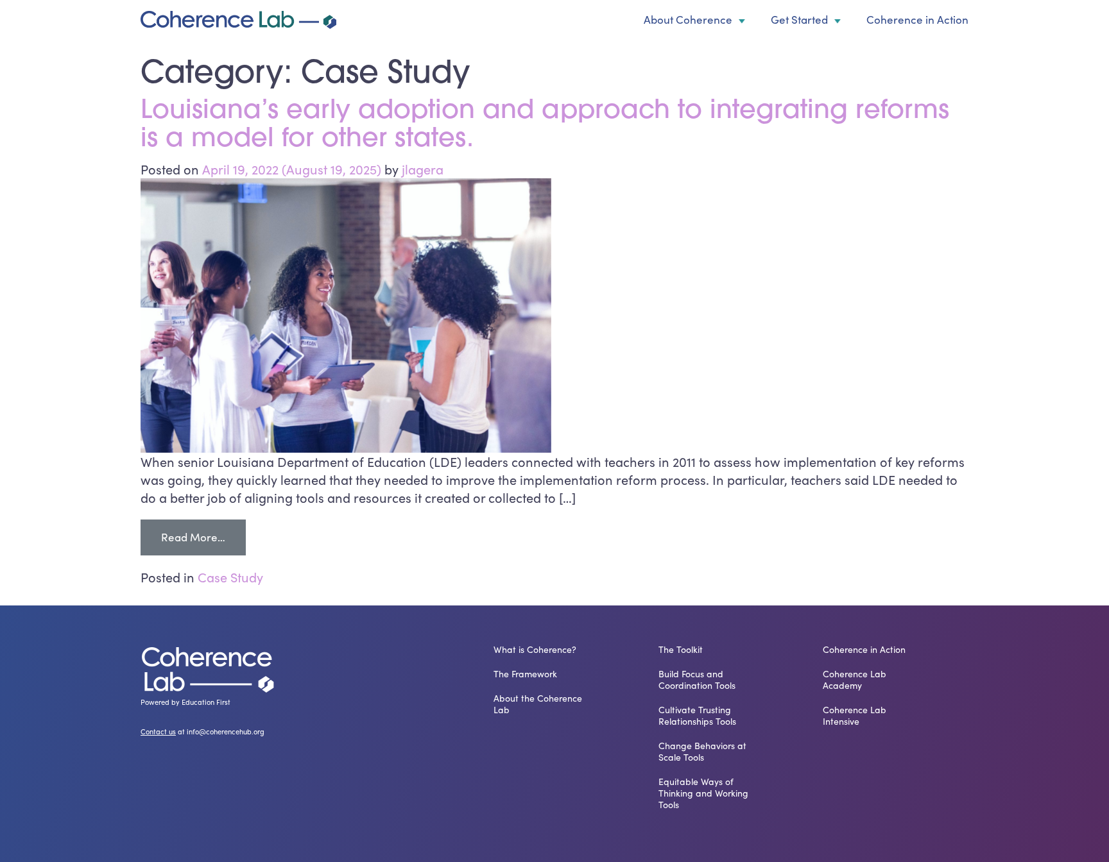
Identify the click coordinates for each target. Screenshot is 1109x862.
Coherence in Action (917, 19)
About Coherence (688, 20)
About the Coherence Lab (538, 704)
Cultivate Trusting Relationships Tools (697, 715)
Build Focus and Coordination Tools (696, 679)
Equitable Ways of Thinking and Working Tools (703, 793)
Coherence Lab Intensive (854, 715)
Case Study (230, 577)
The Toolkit (680, 649)
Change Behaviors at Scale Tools (702, 751)
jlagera (422, 169)
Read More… (203, 537)
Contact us (158, 731)
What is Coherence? (535, 649)
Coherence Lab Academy (854, 679)
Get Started (799, 20)
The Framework (525, 674)
